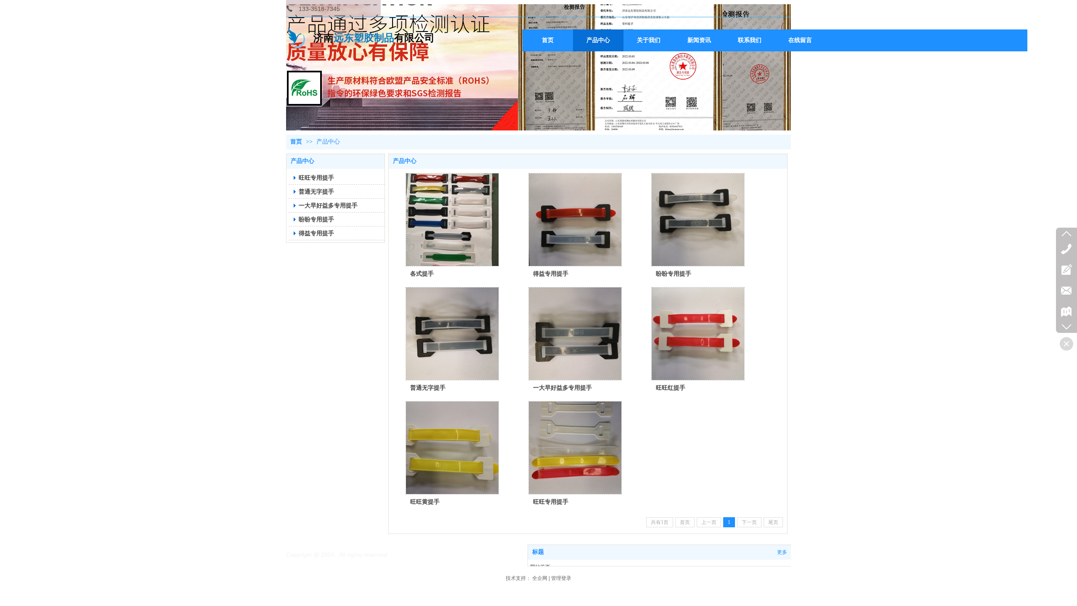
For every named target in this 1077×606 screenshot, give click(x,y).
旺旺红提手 (670, 387)
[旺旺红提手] (698, 333)
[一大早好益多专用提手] (575, 333)
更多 (782, 552)
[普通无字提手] (452, 333)
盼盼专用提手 (673, 273)
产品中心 (328, 141)
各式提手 (422, 273)
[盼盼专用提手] (698, 219)
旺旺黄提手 (425, 501)
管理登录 (561, 578)
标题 (538, 552)
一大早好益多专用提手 (562, 387)
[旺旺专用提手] (575, 447)
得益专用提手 (550, 273)
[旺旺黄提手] (452, 447)
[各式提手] (452, 219)
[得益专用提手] (575, 219)
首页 (296, 141)
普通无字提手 (428, 387)
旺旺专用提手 (550, 501)
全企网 (539, 578)
